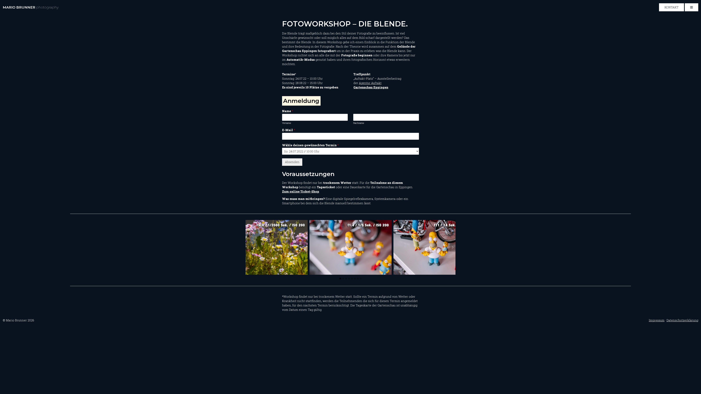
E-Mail (288, 130)
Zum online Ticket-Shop (300, 191)
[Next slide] (452, 247)
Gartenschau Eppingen (370, 87)
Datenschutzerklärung (682, 320)
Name (287, 111)
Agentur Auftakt (370, 83)
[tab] (340, 278)
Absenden (292, 162)
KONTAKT (671, 7)
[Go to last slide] (248, 247)
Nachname (358, 123)
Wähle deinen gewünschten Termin (310, 145)
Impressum (656, 320)
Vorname (286, 123)
